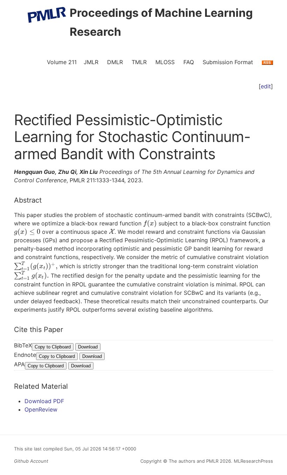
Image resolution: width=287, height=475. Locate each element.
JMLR (91, 62)
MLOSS (165, 62)
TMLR (139, 62)
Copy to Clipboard (53, 347)
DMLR (115, 62)
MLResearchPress (252, 461)
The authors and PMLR (193, 461)
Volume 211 (62, 62)
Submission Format (228, 62)
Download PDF (44, 401)
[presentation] (150, 223)
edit (266, 86)
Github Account (31, 461)
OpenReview (40, 409)
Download (88, 347)
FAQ (188, 62)
